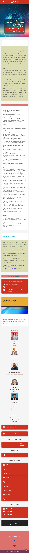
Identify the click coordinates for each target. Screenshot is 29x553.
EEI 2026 (7, 499)
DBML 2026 (8, 469)
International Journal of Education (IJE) (11, 268)
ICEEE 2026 (8, 494)
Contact (14, 534)
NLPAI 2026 (8, 481)
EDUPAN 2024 (9, 511)
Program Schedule (10, 427)
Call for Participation (10, 434)
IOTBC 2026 (8, 473)
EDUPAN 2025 (9, 508)
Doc (7, 455)
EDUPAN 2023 (9, 514)
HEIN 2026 (8, 477)
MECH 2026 (8, 490)
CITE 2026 (8, 464)
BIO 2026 (8, 486)
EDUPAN (14, 2)
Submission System (14, 244)
